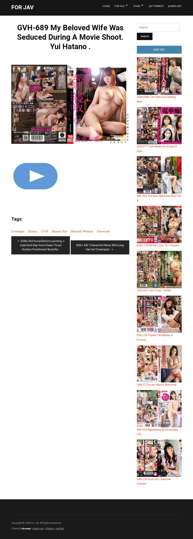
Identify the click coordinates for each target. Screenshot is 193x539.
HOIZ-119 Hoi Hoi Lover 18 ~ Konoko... (159, 245)
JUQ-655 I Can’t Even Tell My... (154, 290)
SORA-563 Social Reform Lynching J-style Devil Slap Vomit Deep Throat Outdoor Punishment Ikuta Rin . (42, 245)
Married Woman (82, 231)
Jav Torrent (156, 6)
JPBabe (49, 528)
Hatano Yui (59, 231)
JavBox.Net (175, 6)
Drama (32, 231)
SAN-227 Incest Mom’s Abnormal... (157, 384)
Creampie (18, 231)
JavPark (59, 528)
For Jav (22, 7)
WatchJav (37, 528)
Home (106, 6)
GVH (44, 231)
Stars (136, 6)
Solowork (103, 231)
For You (119, 6)
